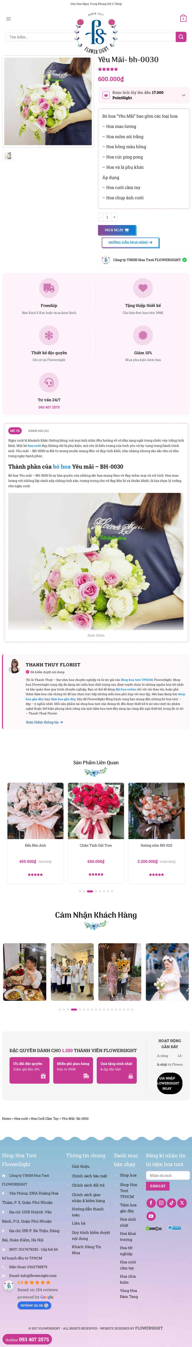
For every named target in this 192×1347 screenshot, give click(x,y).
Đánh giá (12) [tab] (38, 431)
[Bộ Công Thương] (174, 1228)
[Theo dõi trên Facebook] (151, 1203)
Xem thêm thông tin (42, 722)
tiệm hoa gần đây (63, 699)
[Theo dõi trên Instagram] (161, 1203)
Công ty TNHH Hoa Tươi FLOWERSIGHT (147, 259)
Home (6, 1118)
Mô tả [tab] (15, 431)
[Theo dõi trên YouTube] (151, 1216)
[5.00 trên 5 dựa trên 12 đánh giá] (144, 69)
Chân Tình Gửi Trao (96, 845)
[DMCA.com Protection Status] (154, 1228)
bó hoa (62, 466)
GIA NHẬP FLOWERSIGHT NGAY (168, 1083)
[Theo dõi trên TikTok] (171, 1203)
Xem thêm (96, 635)
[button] (80, 891)
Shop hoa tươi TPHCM (137, 680)
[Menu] (8, 19)
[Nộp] (181, 37)
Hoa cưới (21, 1118)
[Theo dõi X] (182, 1203)
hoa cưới (34, 445)
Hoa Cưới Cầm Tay (45, 1118)
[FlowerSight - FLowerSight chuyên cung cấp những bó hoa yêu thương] (96, 33)
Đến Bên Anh (35, 845)
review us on (31, 1304)
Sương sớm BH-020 (156, 845)
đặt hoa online (126, 689)
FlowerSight (149, 1327)
